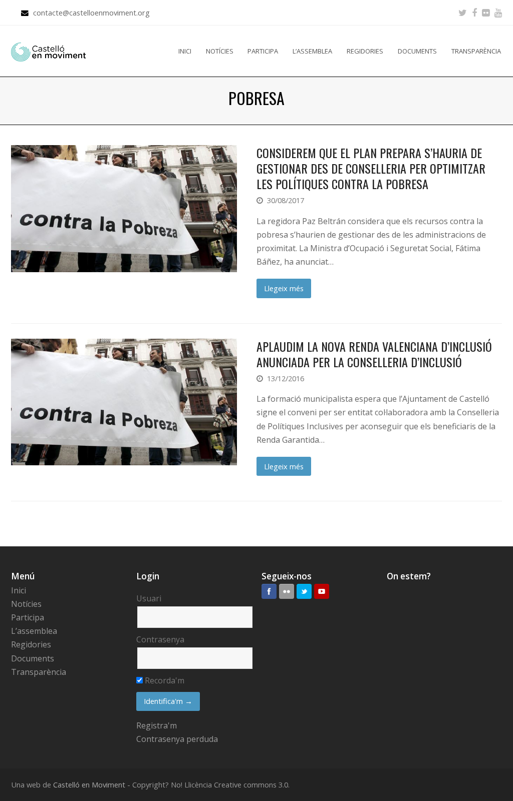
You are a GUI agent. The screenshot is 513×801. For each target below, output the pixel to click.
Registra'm (156, 725)
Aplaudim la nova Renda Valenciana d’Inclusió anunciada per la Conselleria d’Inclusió (374, 354)
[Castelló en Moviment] (48, 51)
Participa (27, 617)
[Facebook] (474, 12)
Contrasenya (160, 639)
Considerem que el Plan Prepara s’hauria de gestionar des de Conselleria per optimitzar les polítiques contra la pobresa (370, 168)
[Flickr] (485, 12)
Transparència (38, 671)
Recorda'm (163, 680)
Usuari (148, 598)
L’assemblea (34, 630)
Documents (32, 658)
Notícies (26, 603)
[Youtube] (498, 12)
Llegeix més (284, 288)
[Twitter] (462, 12)
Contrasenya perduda (177, 738)
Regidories (31, 644)
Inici (18, 590)
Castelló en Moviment (89, 784)
